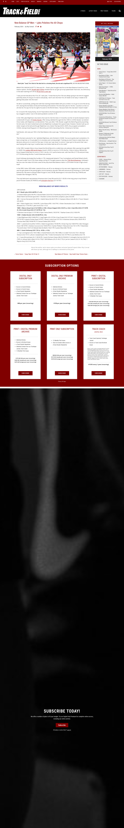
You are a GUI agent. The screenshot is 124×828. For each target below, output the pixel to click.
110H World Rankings (74, 160)
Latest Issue (93, 11)
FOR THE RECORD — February (106, 176)
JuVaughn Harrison (47, 180)
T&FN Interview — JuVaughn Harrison (107, 141)
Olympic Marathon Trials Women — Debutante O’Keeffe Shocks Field (107, 110)
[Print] (40, 26)
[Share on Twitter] (38, 26)
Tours (114, 11)
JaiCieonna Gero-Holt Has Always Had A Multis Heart (107, 138)
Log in (69, 730)
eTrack (83, 11)
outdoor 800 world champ (33, 150)
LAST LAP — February (104, 174)
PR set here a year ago (44, 92)
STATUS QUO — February (105, 171)
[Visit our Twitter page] (5, 1)
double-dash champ (38, 89)
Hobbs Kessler (37, 120)
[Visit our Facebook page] (3, 1)
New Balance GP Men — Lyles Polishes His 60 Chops (106, 76)
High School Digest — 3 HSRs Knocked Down (106, 87)
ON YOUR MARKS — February (105, 167)
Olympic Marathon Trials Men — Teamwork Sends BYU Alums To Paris (108, 106)
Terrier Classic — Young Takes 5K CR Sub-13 (27, 254)
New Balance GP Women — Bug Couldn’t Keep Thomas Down (71, 254)
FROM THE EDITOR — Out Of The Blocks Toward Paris (106, 164)
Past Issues (104, 11)
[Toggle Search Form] (120, 11)
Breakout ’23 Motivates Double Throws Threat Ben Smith (106, 134)
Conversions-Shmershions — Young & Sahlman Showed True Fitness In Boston (107, 118)
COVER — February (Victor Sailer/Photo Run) (105, 160)
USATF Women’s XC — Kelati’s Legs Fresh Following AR (107, 102)
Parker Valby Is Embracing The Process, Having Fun (106, 126)
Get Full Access (107, 23)
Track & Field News (21, 10)
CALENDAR (101, 178)
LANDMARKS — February (105, 169)
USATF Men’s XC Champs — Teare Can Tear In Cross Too (107, 98)
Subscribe (25, 315)
